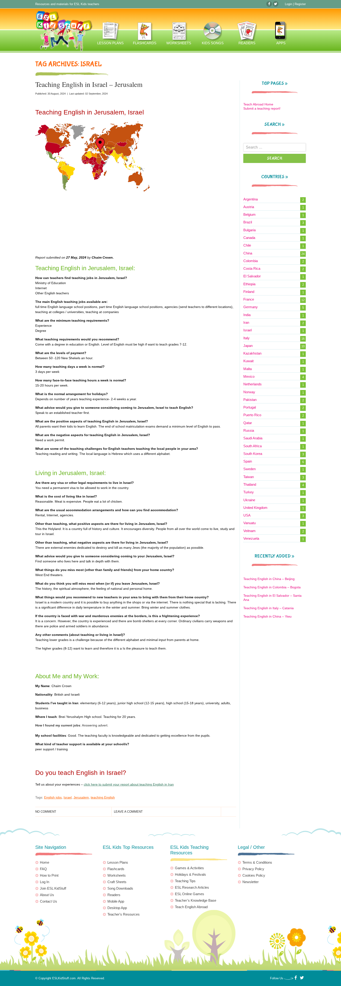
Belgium (249, 214)
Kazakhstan (252, 353)
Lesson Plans (117, 862)
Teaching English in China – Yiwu (267, 616)
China (247, 253)
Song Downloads (120, 888)
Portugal (249, 407)
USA (247, 515)
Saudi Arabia (252, 438)
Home (44, 862)
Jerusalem (81, 797)
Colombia (250, 261)
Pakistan (250, 400)
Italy (246, 338)
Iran (246, 322)
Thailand (249, 484)
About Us (47, 895)
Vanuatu (249, 523)
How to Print (49, 875)
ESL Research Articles (192, 887)
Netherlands (252, 384)
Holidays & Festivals (190, 874)
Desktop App (117, 908)
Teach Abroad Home (258, 104)
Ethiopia (249, 284)
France (248, 299)
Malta (247, 369)
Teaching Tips (185, 881)
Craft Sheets (116, 882)
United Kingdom (255, 508)
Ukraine (249, 500)
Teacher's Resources (123, 914)
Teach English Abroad (191, 907)
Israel (68, 797)
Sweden (249, 469)
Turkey (248, 492)
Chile (247, 245)
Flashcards (115, 869)
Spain (247, 461)
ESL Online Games (189, 894)
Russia (248, 430)
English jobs (53, 797)
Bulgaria (249, 230)
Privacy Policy (253, 869)
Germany (250, 307)
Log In (44, 882)
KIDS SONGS (212, 33)
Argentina (250, 199)
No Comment (45, 811)
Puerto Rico (252, 415)
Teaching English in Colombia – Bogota (272, 587)
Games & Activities (189, 868)
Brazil (247, 222)
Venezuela (251, 538)
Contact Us (48, 901)
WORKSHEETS (178, 33)
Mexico (248, 376)
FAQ (43, 869)
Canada (249, 238)
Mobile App (115, 901)
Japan (248, 346)
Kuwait (248, 361)
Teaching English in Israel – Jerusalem (88, 84)
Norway (249, 392)
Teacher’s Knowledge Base (195, 900)
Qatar (247, 423)
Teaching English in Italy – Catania (268, 608)
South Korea (252, 454)
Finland (248, 292)
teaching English (103, 797)
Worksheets (116, 875)
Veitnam (249, 531)
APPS (280, 33)
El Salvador (252, 276)
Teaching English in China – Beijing (269, 579)
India (247, 315)
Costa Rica (251, 268)
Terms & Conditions (257, 862)
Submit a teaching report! (261, 108)
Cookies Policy (253, 875)
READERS (246, 33)
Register (300, 4)
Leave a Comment (128, 811)
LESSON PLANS (110, 33)
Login (288, 4)
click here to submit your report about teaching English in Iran (129, 784)
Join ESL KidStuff (53, 888)
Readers (113, 895)
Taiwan (248, 477)
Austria (248, 207)
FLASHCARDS (144, 33)
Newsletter (250, 882)
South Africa (252, 446)
